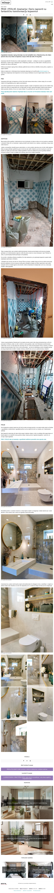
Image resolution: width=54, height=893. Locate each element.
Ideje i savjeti (3, 6)
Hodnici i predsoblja (27, 836)
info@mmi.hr (24, 888)
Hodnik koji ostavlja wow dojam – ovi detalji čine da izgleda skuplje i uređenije (27, 839)
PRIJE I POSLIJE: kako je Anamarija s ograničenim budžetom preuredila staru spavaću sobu (23, 439)
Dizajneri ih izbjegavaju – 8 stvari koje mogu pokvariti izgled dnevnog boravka (27, 803)
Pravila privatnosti (17, 890)
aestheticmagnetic (43, 71)
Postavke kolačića (36, 890)
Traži (52, 4)
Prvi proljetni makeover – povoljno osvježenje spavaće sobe (13, 870)
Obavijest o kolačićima (27, 890)
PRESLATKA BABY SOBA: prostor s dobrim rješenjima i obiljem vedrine (27, 769)
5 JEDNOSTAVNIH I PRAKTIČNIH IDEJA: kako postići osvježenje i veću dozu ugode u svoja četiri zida (27, 777)
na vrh (51, 883)
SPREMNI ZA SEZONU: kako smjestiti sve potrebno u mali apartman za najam (40, 871)
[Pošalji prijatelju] (30, 15)
